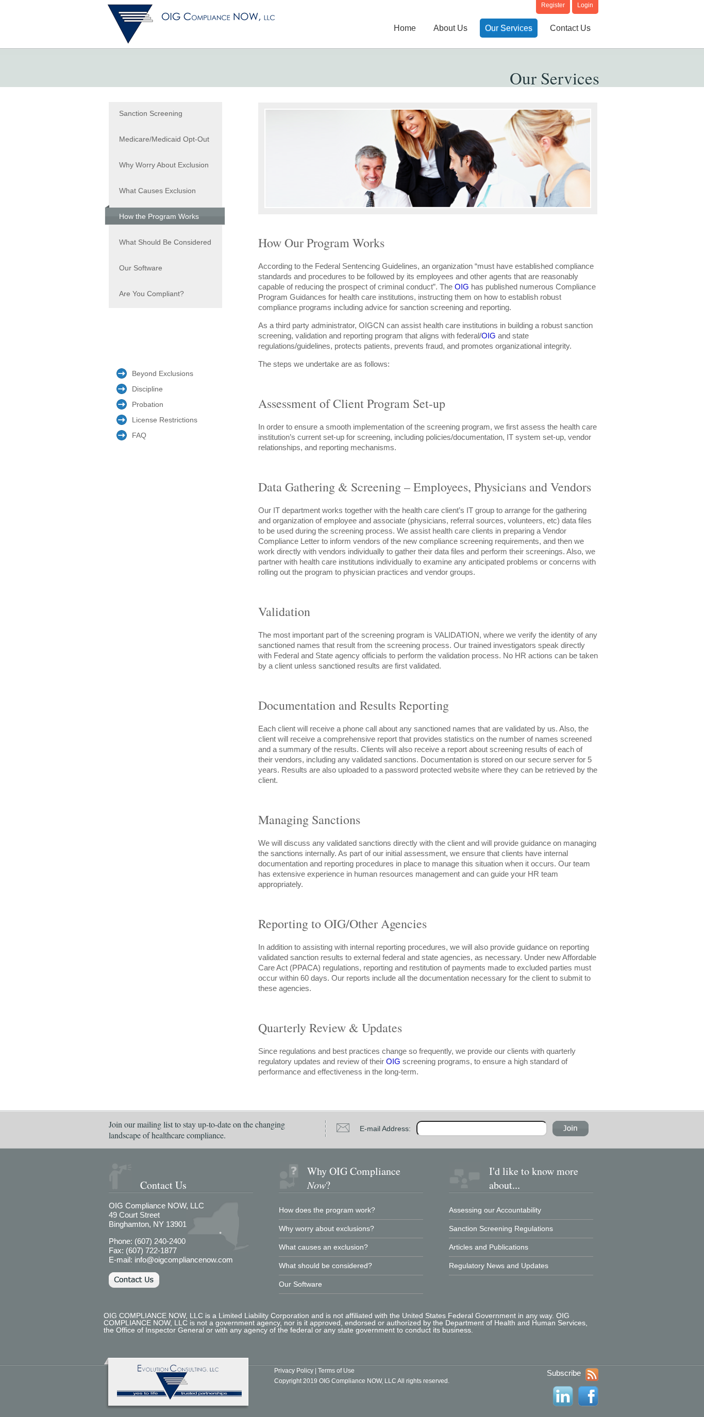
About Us (450, 28)
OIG (462, 286)
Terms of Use (336, 1370)
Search (570, 1128)
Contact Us (570, 28)
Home (405, 28)
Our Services (508, 28)
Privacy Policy (293, 1370)
